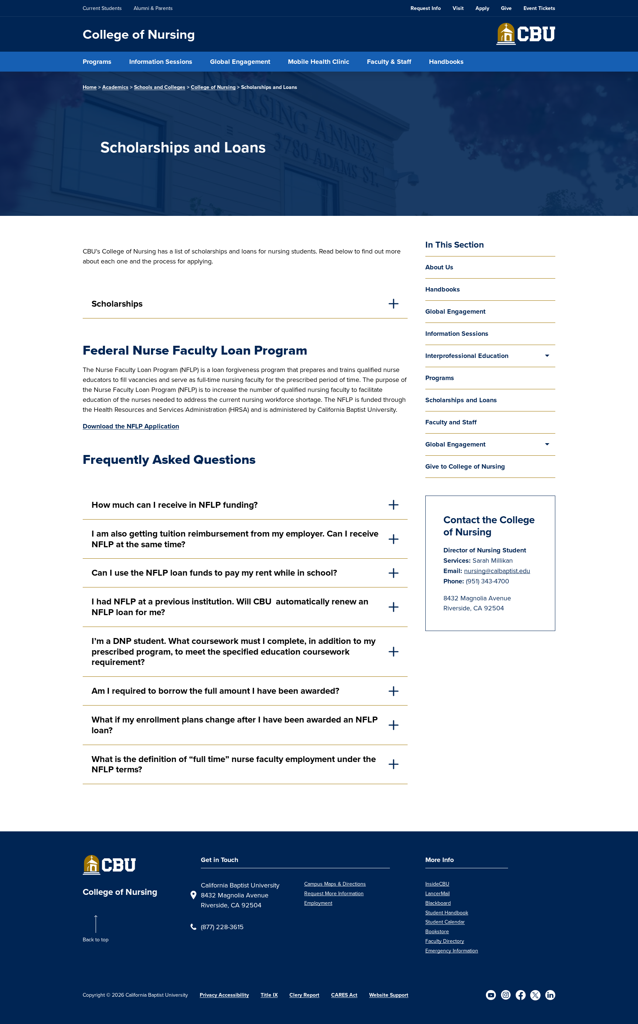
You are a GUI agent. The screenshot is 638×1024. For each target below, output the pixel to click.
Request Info (426, 8)
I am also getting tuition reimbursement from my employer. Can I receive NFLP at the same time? (235, 539)
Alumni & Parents (153, 8)
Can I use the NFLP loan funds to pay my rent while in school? (214, 572)
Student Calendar (445, 921)
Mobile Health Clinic (318, 61)
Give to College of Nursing (465, 466)
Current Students (102, 8)
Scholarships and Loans (461, 400)
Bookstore (437, 931)
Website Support (388, 995)
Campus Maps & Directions (335, 883)
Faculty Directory (444, 941)
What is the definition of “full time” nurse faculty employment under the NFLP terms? (234, 764)
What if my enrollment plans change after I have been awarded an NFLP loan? (235, 725)
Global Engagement (240, 61)
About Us (439, 267)
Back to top (96, 939)
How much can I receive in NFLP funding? (175, 504)
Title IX (269, 995)
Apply (482, 8)
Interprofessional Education (466, 356)
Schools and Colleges (159, 87)
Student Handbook (446, 912)
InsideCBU (437, 883)
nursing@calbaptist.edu (497, 570)
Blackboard (438, 903)
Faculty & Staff (389, 61)
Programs (97, 61)
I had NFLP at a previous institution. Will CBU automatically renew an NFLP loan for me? (230, 607)
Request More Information (334, 893)
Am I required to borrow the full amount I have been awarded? (215, 690)
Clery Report (304, 995)
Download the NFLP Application (131, 426)
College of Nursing (139, 34)
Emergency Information (451, 950)
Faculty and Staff (451, 422)
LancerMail (437, 893)
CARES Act (344, 995)
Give (506, 8)
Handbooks (446, 61)
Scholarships (117, 303)
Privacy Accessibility (224, 995)
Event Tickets (539, 8)
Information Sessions (160, 61)
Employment (318, 903)
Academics (115, 87)
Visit (458, 8)
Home (90, 87)
